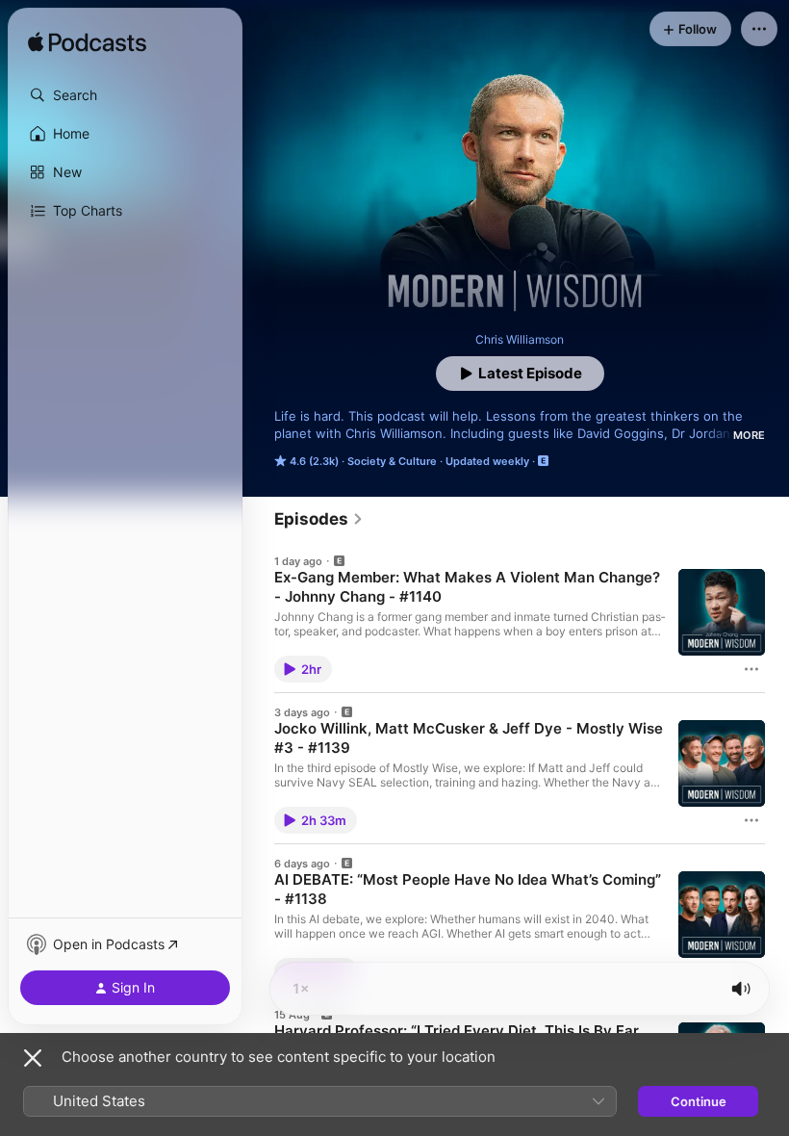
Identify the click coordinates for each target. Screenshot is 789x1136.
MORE (749, 435)
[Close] (32, 1058)
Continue (698, 1101)
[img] (87, 43)
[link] (319, 518)
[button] (125, 95)
